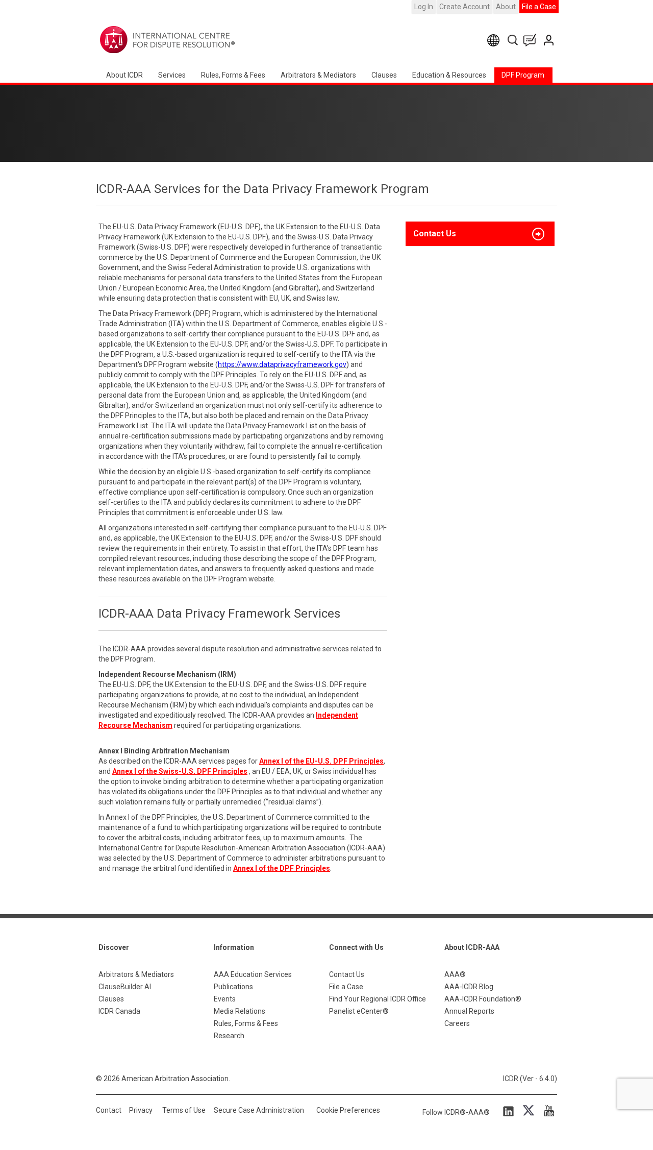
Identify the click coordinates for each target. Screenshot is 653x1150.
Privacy (141, 1110)
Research (229, 1036)
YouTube (546, 1110)
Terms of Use (184, 1110)
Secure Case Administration (259, 1110)
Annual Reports (469, 1011)
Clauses (384, 75)
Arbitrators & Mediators (136, 974)
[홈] (199, 40)
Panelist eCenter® (359, 1011)
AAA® (455, 974)
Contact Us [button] (434, 233)
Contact (108, 1110)
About (506, 7)
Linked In (510, 1110)
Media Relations (239, 1011)
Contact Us (549, 40)
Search (513, 40)
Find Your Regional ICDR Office (377, 999)
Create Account (464, 7)
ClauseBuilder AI (124, 987)
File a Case (539, 7)
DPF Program (522, 75)
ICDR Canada (119, 1011)
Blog (532, 40)
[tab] (480, 234)
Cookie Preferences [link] (348, 1110)
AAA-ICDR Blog (468, 987)
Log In (423, 7)
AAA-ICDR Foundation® (482, 999)
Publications (233, 987)
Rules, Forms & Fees (233, 75)
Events (225, 999)
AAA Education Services (253, 974)
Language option (495, 40)
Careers (457, 1023)
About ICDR (124, 75)
